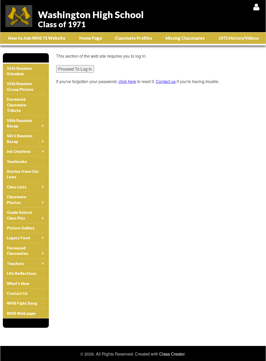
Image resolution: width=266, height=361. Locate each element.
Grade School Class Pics (19, 215)
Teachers (15, 263)
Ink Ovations (19, 151)
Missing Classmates (185, 38)
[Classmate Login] (256, 7)
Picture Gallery (21, 228)
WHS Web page (21, 313)
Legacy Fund (18, 237)
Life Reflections (22, 273)
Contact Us (17, 293)
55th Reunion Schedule (19, 71)
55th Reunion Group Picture (20, 86)
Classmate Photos (16, 199)
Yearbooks (17, 161)
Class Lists (16, 187)
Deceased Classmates (17, 251)
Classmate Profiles (133, 38)
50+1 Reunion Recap (19, 138)
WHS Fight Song (22, 303)
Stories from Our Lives (23, 174)
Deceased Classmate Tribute (16, 105)
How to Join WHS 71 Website (36, 38)
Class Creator (172, 354)
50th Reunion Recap (19, 123)
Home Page (90, 38)
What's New (18, 283)
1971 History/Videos (238, 38)
